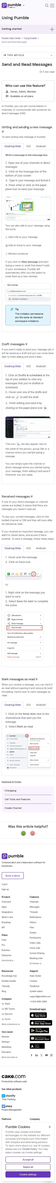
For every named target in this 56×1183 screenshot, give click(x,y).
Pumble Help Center (11, 38)
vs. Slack (6, 1003)
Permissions (35, 937)
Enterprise (6, 955)
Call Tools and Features (17, 799)
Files (32, 927)
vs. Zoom (6, 1019)
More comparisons (10, 1024)
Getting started (12, 29)
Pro (3, 945)
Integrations (7, 912)
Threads (34, 912)
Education (6, 1052)
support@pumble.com (40, 996)
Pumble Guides (9, 981)
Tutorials (6, 986)
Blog (4, 991)
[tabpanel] (28, 239)
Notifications (35, 917)
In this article (14, 55)
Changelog (10, 790)
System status (36, 991)
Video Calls (35, 943)
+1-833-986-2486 (38, 1001)
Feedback (34, 986)
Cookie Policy (29, 1149)
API (3, 927)
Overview (6, 901)
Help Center (35, 976)
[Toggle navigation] (52, 5)
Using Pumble (30, 38)
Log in (4, 884)
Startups (5, 1042)
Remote (5, 1036)
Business (6, 950)
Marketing (6, 1047)
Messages (34, 907)
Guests (33, 932)
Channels (34, 901)
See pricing (7, 960)
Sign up (5, 889)
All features (35, 963)
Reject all (28, 1167)
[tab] (13, 146)
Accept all (28, 1159)
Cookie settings (28, 1174)
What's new (7, 917)
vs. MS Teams (8, 1009)
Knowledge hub (9, 976)
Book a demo (12, 875)
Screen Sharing (37, 953)
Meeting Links (36, 958)
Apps (4, 907)
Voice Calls (35, 948)
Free (4, 940)
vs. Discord (7, 1014)
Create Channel (13, 808)
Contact (33, 981)
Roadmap (6, 922)
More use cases (9, 1057)
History (33, 922)
